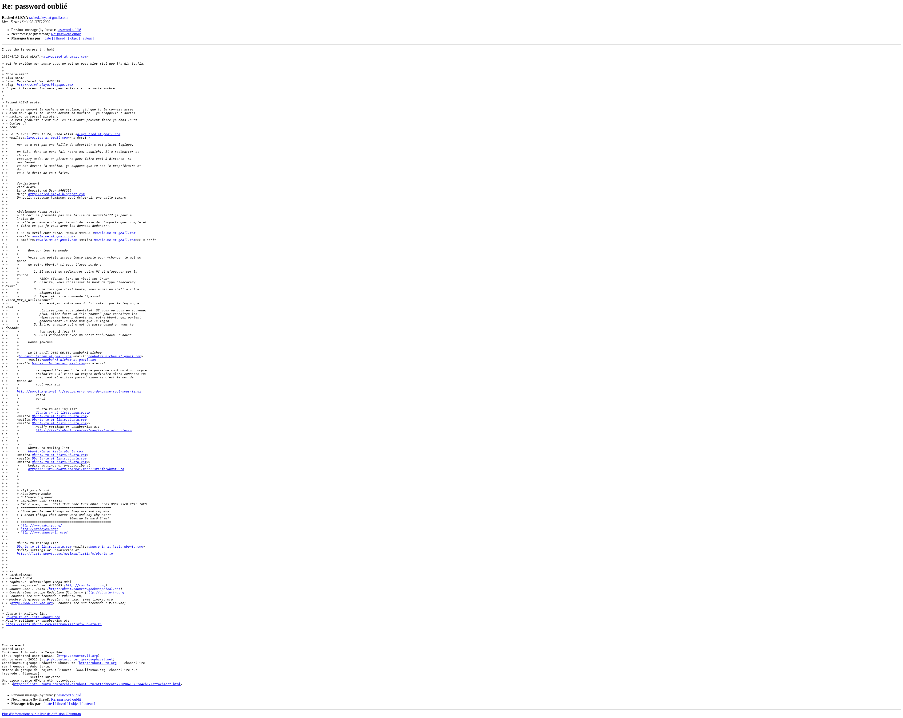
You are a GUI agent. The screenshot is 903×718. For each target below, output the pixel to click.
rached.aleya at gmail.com (48, 18)
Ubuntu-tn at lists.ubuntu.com (63, 412)
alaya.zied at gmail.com (65, 56)
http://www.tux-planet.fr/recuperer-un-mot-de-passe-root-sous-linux (79, 391)
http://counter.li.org (85, 585)
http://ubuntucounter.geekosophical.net (84, 589)
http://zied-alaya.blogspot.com (45, 84)
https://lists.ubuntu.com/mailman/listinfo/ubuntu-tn (84, 430)
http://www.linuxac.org (32, 603)
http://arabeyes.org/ (39, 529)
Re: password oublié (66, 34)
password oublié (69, 30)
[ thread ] (60, 38)
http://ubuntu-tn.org (105, 592)
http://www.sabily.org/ (41, 525)
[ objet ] (74, 38)
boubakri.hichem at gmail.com (45, 356)
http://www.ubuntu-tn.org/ (44, 532)
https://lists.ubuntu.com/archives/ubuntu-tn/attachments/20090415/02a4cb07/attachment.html (97, 684)
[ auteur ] (87, 38)
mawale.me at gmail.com (114, 233)
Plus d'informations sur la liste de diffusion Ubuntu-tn (41, 714)
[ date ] (48, 38)
